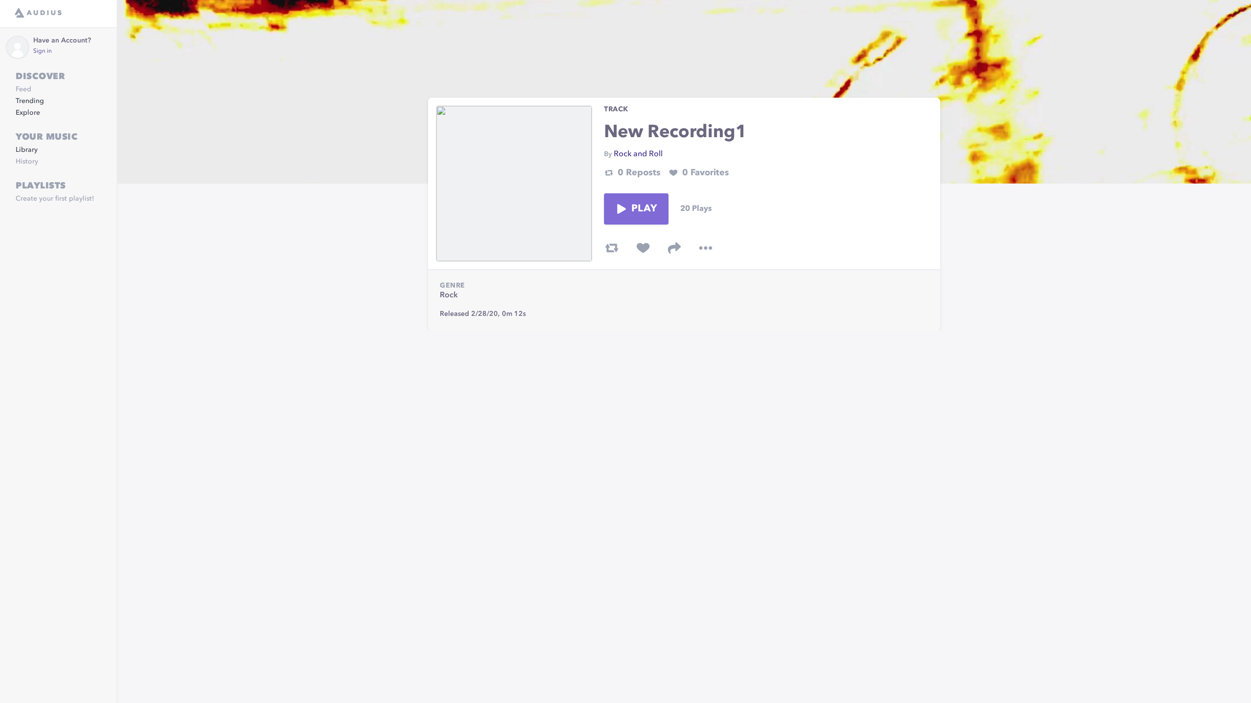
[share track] (674, 248)
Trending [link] (30, 101)
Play (644, 209)
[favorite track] (643, 248)
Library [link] (27, 149)
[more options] (705, 248)
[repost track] (612, 248)
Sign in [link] (42, 51)
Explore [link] (28, 112)
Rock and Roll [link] (638, 154)
